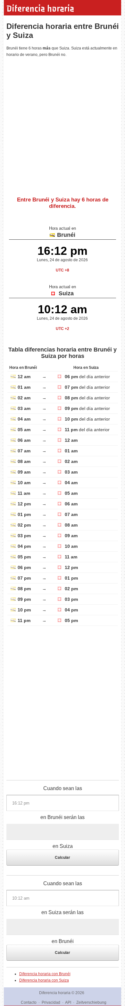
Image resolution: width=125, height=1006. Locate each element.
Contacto (29, 1002)
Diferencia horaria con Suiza (44, 980)
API (68, 1002)
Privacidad (51, 1002)
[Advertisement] (62, 124)
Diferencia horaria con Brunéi (45, 974)
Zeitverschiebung (91, 1002)
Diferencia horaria (40, 8)
